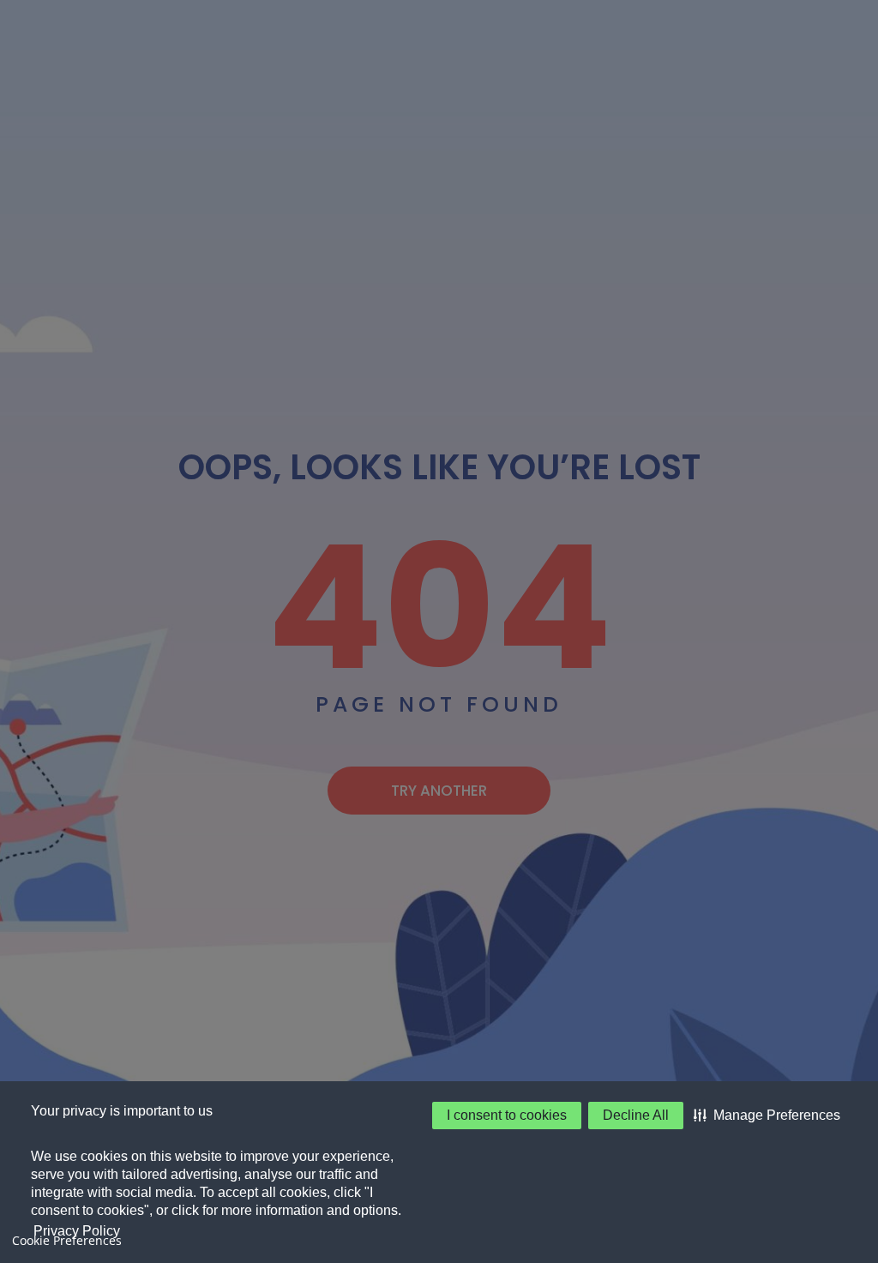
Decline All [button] (636, 1115)
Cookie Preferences (67, 1240)
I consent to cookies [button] (507, 1115)
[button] (767, 1115)
